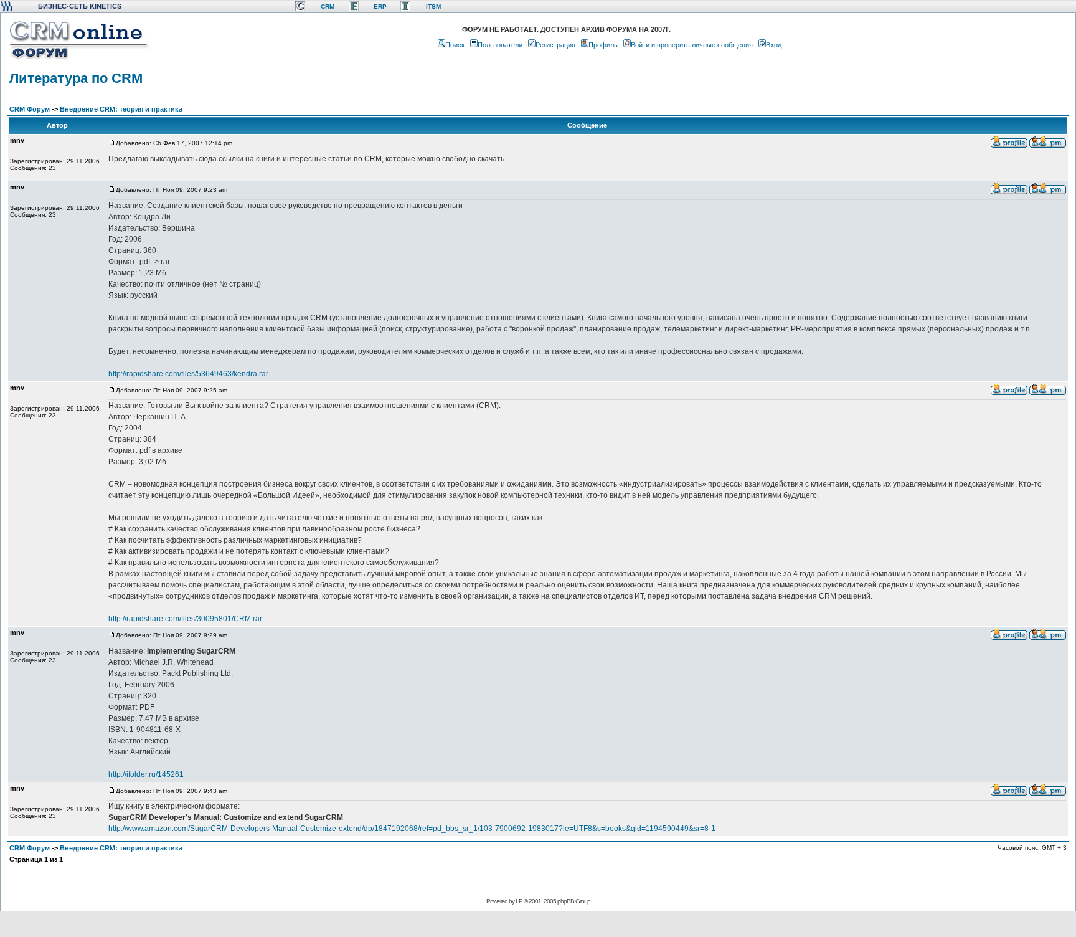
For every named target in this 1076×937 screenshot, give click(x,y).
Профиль (603, 45)
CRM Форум (29, 109)
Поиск (455, 45)
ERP (380, 6)
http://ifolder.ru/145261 (146, 774)
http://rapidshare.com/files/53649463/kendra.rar (188, 373)
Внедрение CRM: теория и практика (121, 109)
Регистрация (555, 45)
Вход (773, 45)
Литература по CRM (76, 78)
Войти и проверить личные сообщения (692, 45)
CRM (327, 6)
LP (519, 901)
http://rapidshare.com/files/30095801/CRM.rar (185, 618)
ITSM (433, 6)
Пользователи (500, 45)
